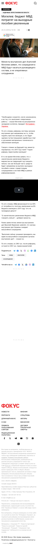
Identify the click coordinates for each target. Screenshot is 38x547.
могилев (21, 255)
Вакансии (24, 422)
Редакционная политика (8, 434)
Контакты (31, 540)
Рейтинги (5, 415)
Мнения (23, 412)
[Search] (35, 3)
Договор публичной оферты (25, 427)
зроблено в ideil (7, 543)
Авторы (23, 418)
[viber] (27, 438)
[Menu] (2, 3)
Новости (5, 412)
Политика (6, 9)
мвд (11, 255)
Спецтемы (25, 415)
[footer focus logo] (10, 406)
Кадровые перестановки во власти (16, 12)
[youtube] (21, 438)
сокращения (8, 259)
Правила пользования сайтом (7, 427)
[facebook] (4, 438)
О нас (3, 422)
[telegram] (15, 438)
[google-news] (32, 438)
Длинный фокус (8, 418)
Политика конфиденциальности (13, 540)
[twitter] (10, 438)
